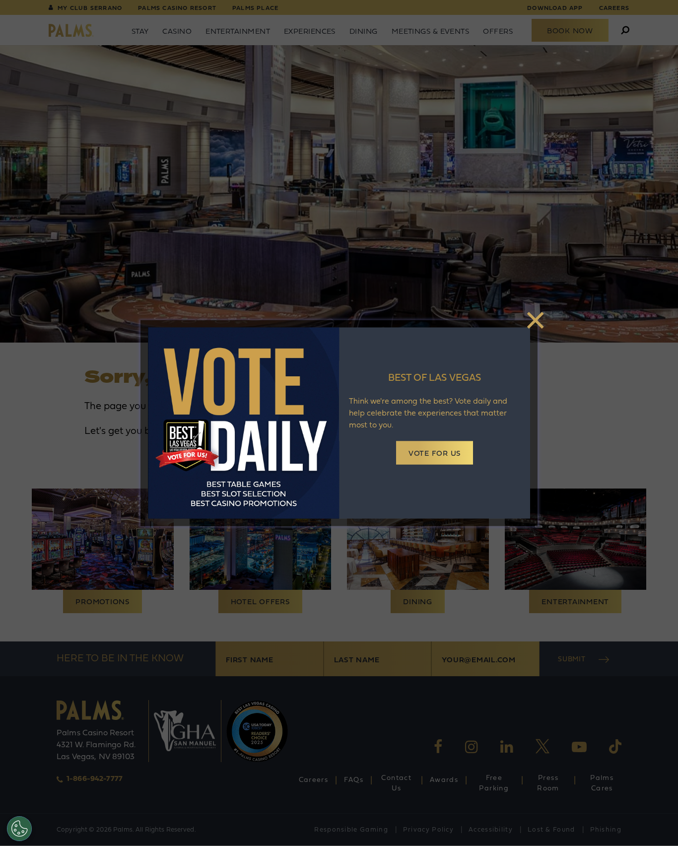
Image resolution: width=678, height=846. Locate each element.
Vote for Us (434, 454)
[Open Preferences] (19, 828)
